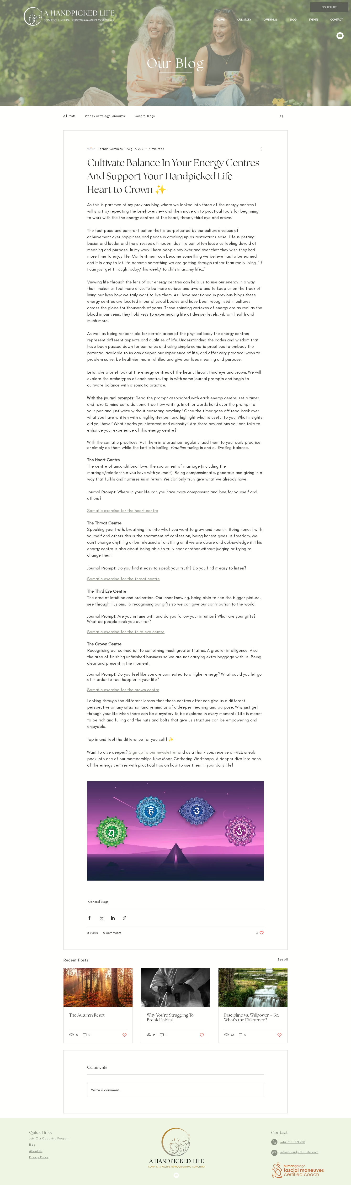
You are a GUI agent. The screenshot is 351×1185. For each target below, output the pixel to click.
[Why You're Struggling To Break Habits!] (175, 987)
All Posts (69, 116)
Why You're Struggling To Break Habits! (170, 1017)
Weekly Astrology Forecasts (105, 116)
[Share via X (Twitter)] (101, 918)
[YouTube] (340, 35)
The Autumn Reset (87, 1015)
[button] (270, 19)
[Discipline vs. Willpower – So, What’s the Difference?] (252, 987)
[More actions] (261, 148)
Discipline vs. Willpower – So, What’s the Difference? (251, 1017)
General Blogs (144, 116)
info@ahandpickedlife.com (299, 1152)
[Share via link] (124, 918)
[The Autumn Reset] (98, 987)
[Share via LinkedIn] (113, 918)
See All (282, 959)
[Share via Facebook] (89, 918)
